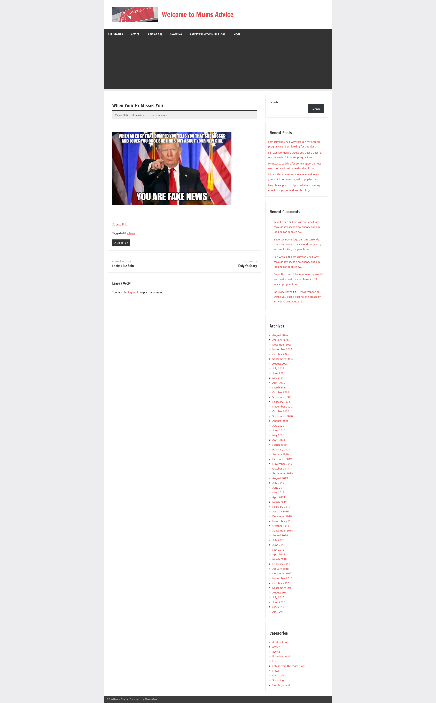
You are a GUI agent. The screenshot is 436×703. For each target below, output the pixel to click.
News (237, 34)
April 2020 (278, 439)
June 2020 (278, 430)
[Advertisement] (218, 65)
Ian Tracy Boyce (283, 291)
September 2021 (282, 397)
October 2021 (280, 392)
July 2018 (278, 540)
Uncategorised (281, 684)
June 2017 (278, 602)
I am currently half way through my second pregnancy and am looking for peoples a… (297, 226)
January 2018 (280, 568)
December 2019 (282, 458)
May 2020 (278, 435)
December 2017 (282, 573)
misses (131, 233)
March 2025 (279, 387)
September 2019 (282, 473)
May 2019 (278, 492)
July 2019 (278, 482)
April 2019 (278, 497)
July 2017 (278, 597)
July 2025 (278, 368)
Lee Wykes (280, 256)
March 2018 (279, 559)
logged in (133, 292)
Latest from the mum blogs (207, 34)
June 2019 (278, 487)
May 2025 (278, 377)
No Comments (159, 114)
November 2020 (282, 406)
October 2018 (280, 525)
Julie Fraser (281, 221)
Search (274, 102)
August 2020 (280, 420)
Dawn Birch (280, 274)
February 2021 (281, 401)
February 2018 (281, 563)
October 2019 (280, 468)
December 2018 (282, 516)
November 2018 (282, 520)
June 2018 (278, 544)
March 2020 (279, 444)
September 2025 (282, 358)
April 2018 (278, 554)
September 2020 (282, 416)
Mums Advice (139, 114)
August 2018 (280, 535)
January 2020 (280, 454)
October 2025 (280, 354)
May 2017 (278, 606)
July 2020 (278, 425)
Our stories (115, 34)
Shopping (176, 34)
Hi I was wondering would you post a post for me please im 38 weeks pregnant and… (298, 279)
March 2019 (279, 501)
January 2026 (280, 339)
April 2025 (278, 382)
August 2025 (280, 363)
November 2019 (282, 463)
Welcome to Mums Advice (197, 14)
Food (275, 661)
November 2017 (282, 578)
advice (135, 34)
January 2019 (280, 511)
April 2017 (278, 611)
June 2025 (278, 373)
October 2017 (280, 582)
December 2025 (282, 344)
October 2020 (280, 411)
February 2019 (281, 506)
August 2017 (280, 592)
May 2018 (278, 549)
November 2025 (282, 349)
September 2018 (282, 530)
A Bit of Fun (154, 34)
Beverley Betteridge (286, 239)
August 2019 (280, 478)
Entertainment (281, 656)
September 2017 (282, 587)
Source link (119, 224)
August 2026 (280, 335)
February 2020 (281, 449)
